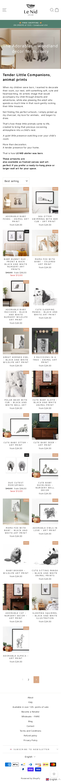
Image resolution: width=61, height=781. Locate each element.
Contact (30, 726)
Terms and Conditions (30, 731)
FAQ (30, 702)
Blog (30, 721)
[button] (53, 779)
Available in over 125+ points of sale (30, 707)
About (31, 697)
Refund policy (30, 735)
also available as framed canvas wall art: (26, 162)
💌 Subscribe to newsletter (30, 749)
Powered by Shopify (30, 778)
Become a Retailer (30, 712)
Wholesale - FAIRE (30, 716)
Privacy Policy (31, 740)
